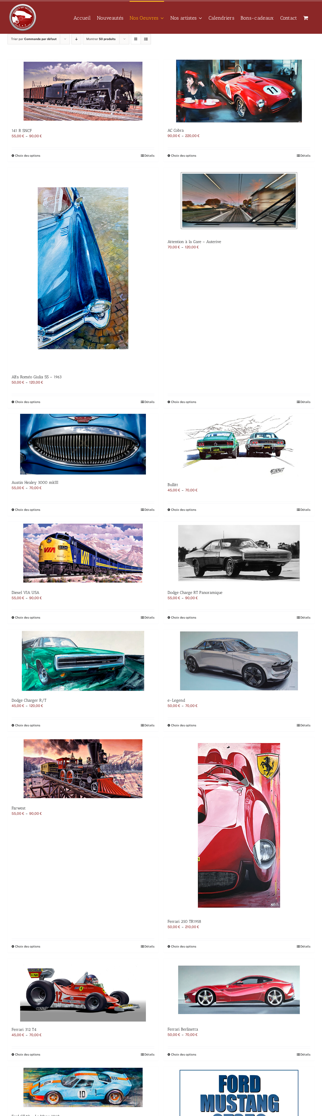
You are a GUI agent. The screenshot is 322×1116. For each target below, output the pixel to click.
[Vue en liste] (146, 39)
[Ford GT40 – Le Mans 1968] (83, 1087)
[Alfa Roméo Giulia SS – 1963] (83, 268)
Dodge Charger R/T (29, 700)
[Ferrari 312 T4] (83, 990)
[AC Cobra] (239, 91)
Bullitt (173, 484)
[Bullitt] (239, 445)
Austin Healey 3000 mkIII (35, 482)
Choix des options (27, 155)
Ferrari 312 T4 (24, 1029)
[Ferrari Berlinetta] (239, 989)
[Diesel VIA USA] (83, 553)
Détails (149, 155)
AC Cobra (176, 130)
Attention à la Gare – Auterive (194, 241)
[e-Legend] (239, 660)
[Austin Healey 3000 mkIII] (83, 444)
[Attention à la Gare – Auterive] (239, 200)
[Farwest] (83, 768)
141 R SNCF (22, 130)
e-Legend (176, 700)
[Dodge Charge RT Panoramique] (239, 553)
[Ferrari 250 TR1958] (239, 825)
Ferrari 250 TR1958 (184, 921)
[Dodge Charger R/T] (83, 660)
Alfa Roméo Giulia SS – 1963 (37, 377)
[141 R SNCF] (83, 91)
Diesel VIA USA (25, 592)
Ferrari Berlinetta (183, 1029)
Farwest (19, 808)
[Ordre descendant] (76, 39)
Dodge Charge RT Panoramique (195, 592)
